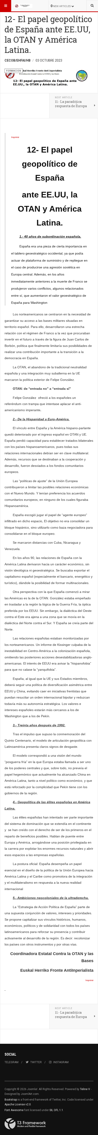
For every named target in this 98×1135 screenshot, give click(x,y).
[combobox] (92, 5)
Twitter (36, 1062)
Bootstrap (11, 1099)
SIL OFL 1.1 (56, 1110)
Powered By (25, 1124)
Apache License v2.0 (18, 1104)
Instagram (61, 1062)
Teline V (85, 1089)
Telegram (11, 1062)
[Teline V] (23, 5)
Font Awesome (14, 1110)
